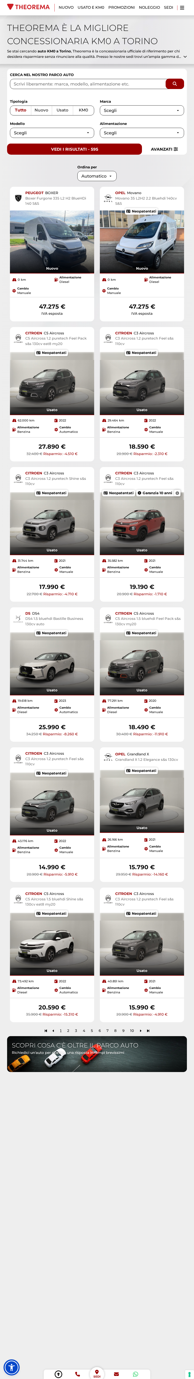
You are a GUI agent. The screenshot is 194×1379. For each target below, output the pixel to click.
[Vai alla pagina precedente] (53, 1030)
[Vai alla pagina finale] (148, 1030)
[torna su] (58, 1374)
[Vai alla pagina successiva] (140, 1030)
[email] (116, 1374)
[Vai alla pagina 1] (46, 1030)
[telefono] (77, 1374)
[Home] (31, 8)
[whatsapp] (135, 1374)
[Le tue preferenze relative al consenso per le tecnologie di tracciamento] (189, 1374)
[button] (11, 1367)
